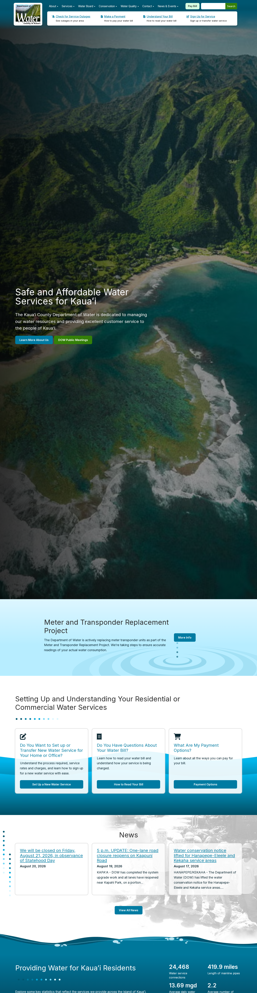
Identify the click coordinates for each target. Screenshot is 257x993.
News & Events (167, 6)
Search (231, 6)
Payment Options (205, 784)
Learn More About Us (34, 340)
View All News (128, 910)
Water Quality (129, 6)
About (52, 6)
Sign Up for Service (202, 16)
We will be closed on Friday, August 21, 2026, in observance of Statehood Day (51, 855)
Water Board (85, 6)
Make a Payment (114, 16)
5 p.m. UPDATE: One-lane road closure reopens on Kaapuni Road (127, 855)
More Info (184, 637)
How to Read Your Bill (128, 784)
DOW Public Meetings (73, 340)
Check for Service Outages (73, 16)
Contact (147, 6)
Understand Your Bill (160, 16)
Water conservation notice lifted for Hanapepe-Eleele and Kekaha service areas (204, 855)
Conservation (107, 6)
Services (67, 6)
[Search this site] (213, 6)
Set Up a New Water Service (51, 784)
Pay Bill (192, 6)
